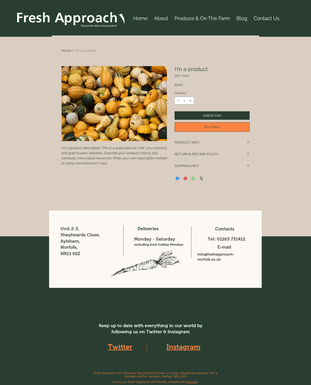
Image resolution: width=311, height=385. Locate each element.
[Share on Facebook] (177, 178)
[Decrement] (177, 100)
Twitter (120, 347)
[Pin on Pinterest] (185, 178)
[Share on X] (201, 178)
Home (66, 51)
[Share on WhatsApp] (193, 178)
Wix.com (192, 382)
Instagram (183, 347)
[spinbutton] (184, 100)
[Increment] (190, 100)
